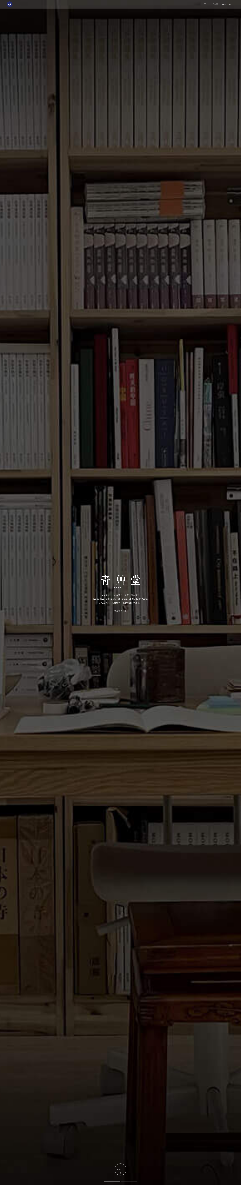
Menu (205, 4)
